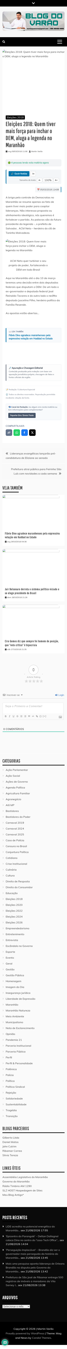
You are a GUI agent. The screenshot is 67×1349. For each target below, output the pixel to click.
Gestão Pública (15, 975)
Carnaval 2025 (15, 834)
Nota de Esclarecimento (20, 1028)
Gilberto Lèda (10, 1137)
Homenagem (13, 981)
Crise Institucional (16, 863)
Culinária (11, 869)
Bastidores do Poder (18, 816)
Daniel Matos (10, 1142)
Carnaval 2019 (15, 822)
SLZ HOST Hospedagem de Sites (22, 1190)
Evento (10, 957)
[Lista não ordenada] (25, 716)
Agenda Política (15, 787)
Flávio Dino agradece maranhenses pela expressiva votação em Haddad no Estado (31, 337)
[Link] (37, 716)
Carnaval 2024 (15, 828)
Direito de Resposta (18, 881)
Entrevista (12, 940)
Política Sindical (15, 1086)
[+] (44, 716)
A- (40, 180)
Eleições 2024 (14, 916)
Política (10, 1080)
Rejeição (11, 1092)
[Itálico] (9, 716)
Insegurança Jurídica (18, 992)
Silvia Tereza (10, 1155)
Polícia (10, 1075)
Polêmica (11, 1069)
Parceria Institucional (18, 1045)
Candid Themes (41, 1337)
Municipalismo (14, 1022)
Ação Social (13, 775)
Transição (12, 1116)
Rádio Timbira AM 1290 (17, 1186)
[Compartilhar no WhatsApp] (16, 432)
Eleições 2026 (14, 922)
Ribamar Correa (12, 1150)
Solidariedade (14, 1098)
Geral (9, 963)
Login (61, 695)
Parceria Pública (16, 1051)
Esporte (10, 951)
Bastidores (12, 811)
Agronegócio (13, 799)
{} (41, 716)
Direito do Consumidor (19, 887)
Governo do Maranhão (16, 1181)
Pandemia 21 (14, 1039)
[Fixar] (17, 716)
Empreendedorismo (17, 928)
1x (33, 173)
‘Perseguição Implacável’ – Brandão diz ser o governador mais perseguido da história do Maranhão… (33, 1253)
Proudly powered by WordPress (25, 1333)
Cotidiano (11, 858)
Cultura (10, 875)
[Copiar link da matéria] (9, 432)
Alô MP (10, 805)
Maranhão (12, 1004)
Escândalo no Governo (19, 946)
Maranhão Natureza (18, 1010)
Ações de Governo (17, 781)
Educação (12, 893)
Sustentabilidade (16, 1104)
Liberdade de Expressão (20, 998)
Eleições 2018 (15, 117)
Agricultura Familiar (18, 793)
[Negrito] (5, 716)
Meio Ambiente (15, 1016)
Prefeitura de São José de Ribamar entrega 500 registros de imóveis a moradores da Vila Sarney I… (34, 1281)
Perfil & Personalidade (19, 1063)
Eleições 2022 (14, 910)
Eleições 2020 (14, 904)
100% (47, 180)
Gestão (10, 969)
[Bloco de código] (33, 716)
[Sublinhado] (13, 716)
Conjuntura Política (17, 852)
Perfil (9, 1057)
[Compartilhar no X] (32, 432)
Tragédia (11, 1110)
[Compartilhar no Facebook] (24, 432)
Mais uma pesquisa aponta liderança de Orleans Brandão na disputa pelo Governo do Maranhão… (35, 1267)
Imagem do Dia (15, 987)
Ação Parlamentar (17, 769)
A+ (56, 180)
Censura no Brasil (16, 846)
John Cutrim (9, 1146)
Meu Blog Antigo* (13, 1194)
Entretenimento (15, 934)
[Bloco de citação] (29, 716)
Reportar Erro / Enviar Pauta (22, 415)
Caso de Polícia (15, 840)
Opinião (10, 1034)
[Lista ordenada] (21, 716)
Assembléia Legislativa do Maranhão (25, 1177)
